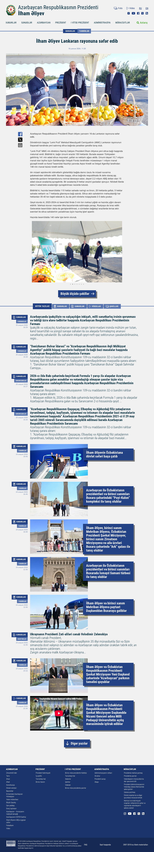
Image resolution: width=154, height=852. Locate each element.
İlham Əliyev (31, 13)
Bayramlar (9, 791)
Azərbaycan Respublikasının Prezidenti (58, 7)
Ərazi (8, 779)
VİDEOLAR (96, 306)
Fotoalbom (9, 825)
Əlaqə (97, 782)
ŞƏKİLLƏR (114, 306)
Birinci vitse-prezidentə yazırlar (75, 788)
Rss (147, 13)
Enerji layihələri (11, 808)
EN (147, 8)
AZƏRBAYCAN (43, 22)
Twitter (142, 13)
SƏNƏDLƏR (26, 22)
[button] (32, 252)
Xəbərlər (68, 779)
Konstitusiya (10, 785)
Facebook (138, 13)
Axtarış (144, 22)
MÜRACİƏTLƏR (122, 22)
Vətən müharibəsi (12, 799)
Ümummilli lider (11, 773)
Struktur (97, 776)
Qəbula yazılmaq (129, 792)
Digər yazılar (79, 743)
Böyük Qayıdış (11, 802)
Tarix (8, 776)
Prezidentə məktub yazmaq (133, 773)
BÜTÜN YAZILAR (42, 306)
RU (140, 8)
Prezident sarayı (100, 779)
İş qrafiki (39, 776)
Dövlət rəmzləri (11, 788)
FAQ (85, 845)
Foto (120, 8)
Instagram (128, 13)
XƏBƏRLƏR (11, 22)
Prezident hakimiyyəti (43, 773)
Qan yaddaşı (10, 805)
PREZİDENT (60, 22)
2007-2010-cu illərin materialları (135, 845)
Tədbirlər (84, 31)
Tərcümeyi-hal (41, 779)
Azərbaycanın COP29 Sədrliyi (16, 817)
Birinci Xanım (40, 782)
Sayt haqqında (105, 845)
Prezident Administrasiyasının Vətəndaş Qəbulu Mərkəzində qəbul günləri (134, 786)
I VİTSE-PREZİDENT (80, 22)
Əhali (8, 782)
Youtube (133, 13)
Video (132, 8)
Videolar (68, 785)
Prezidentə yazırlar (130, 776)
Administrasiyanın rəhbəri (103, 773)
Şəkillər (67, 782)
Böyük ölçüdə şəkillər (75, 294)
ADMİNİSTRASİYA (102, 22)
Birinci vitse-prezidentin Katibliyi (76, 773)
